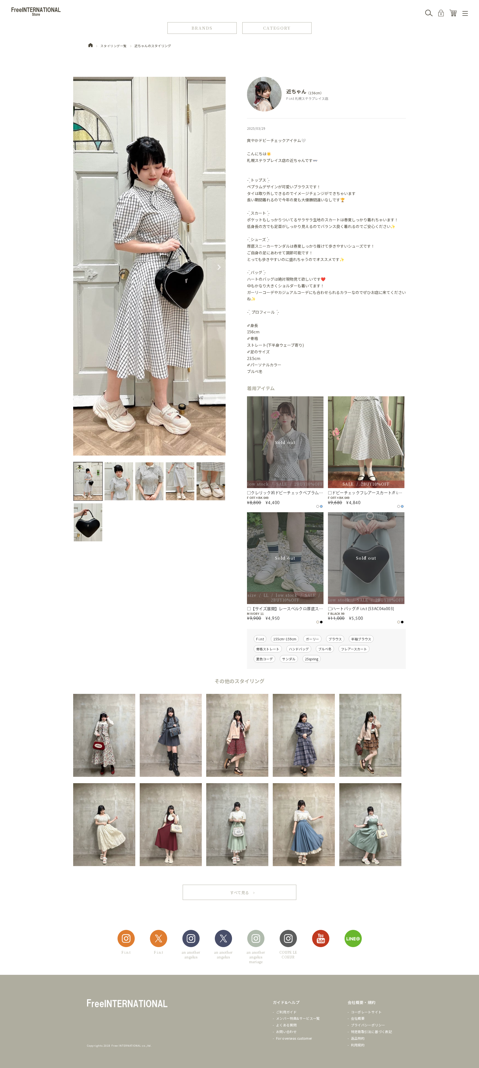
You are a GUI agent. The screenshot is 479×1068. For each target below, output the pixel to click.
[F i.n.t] (126, 939)
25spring (311, 658)
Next (219, 267)
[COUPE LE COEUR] (288, 939)
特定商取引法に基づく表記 (371, 1031)
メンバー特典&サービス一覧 (298, 1018)
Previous (79, 267)
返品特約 (358, 1038)
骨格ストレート (267, 648)
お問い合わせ (286, 1031)
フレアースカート (354, 648)
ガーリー (312, 638)
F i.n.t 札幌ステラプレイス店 (307, 98)
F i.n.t (260, 638)
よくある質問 (286, 1025)
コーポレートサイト (366, 1011)
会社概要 (358, 1018)
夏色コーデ (264, 658)
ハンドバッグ (299, 648)
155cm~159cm (284, 638)
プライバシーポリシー (368, 1025)
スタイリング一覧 (113, 46)
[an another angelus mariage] (255, 939)
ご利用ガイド (286, 1011)
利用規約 (358, 1044)
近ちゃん (296, 91)
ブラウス (335, 638)
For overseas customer (294, 1038)
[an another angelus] (191, 939)
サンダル (288, 658)
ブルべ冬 (325, 648)
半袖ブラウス (361, 638)
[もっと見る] (239, 892)
